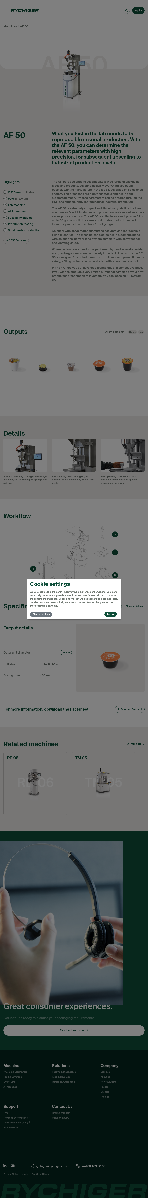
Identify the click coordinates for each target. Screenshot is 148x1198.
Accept (110, 614)
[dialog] (74, 599)
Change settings (41, 614)
